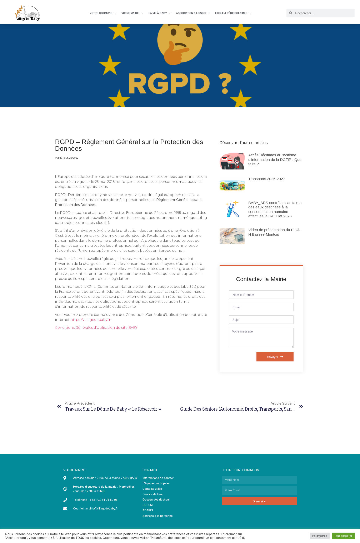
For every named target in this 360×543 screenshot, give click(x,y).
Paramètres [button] (319, 535)
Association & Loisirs (191, 13)
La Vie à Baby (158, 13)
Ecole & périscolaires (231, 13)
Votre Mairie (130, 13)
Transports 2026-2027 (266, 179)
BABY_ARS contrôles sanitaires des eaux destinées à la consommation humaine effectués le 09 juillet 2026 (274, 209)
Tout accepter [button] (343, 535)
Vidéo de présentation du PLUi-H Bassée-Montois (274, 232)
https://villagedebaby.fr (90, 320)
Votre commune (101, 13)
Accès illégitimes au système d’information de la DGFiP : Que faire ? (274, 159)
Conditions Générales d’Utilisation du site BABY (96, 328)
